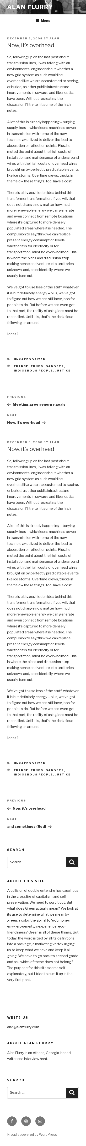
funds (37, 366)
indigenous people (33, 370)
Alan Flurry (30, 7)
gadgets (55, 366)
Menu (45, 21)
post (26, 980)
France (21, 366)
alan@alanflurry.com (23, 1027)
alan (54, 38)
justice (63, 370)
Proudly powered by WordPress (32, 1134)
